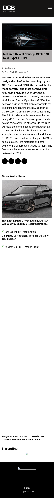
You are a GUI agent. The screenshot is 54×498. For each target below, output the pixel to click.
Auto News (8, 68)
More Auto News (13, 176)
